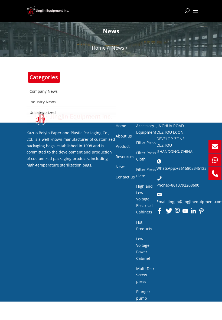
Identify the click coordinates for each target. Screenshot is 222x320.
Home (121, 125)
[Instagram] (177, 210)
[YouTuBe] (185, 211)
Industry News (43, 101)
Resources (125, 156)
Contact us (125, 177)
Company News (44, 91)
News (121, 166)
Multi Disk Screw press (145, 275)
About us (124, 136)
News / (120, 47)
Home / (100, 47)
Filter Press (146, 142)
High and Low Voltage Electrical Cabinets (144, 199)
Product (123, 146)
